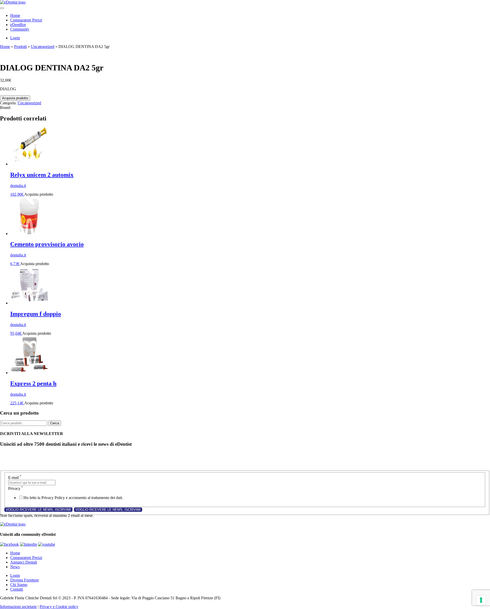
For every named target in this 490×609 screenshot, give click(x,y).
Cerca (54, 423)
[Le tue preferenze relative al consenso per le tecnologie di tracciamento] (481, 600)
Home (15, 15)
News (15, 567)
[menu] (2, 8)
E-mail (14, 477)
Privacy (15, 488)
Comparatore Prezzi (26, 20)
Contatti (16, 589)
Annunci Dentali (23, 562)
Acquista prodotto (15, 98)
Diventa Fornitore (24, 580)
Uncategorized (42, 46)
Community (19, 29)
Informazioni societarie (18, 606)
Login (15, 38)
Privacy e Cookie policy (59, 606)
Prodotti (20, 46)
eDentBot (18, 24)
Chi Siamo (18, 584)
